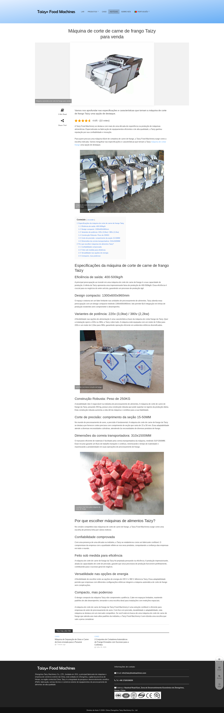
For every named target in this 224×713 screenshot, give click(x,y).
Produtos (92, 12)
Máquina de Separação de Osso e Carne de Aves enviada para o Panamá (72, 640)
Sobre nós (126, 12)
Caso (104, 12)
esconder (91, 220)
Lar (82, 12)
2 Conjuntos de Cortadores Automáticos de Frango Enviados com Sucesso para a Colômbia (111, 642)
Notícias (114, 12)
